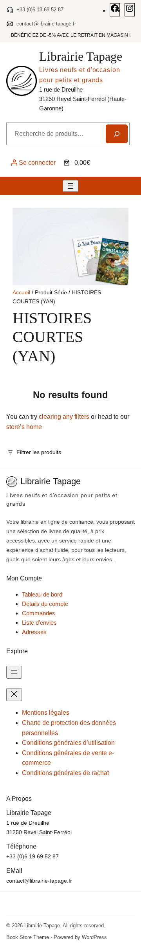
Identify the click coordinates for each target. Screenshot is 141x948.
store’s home (24, 426)
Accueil (21, 292)
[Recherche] (117, 133)
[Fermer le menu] (14, 694)
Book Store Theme (27, 937)
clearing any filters (64, 416)
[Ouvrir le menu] (70, 186)
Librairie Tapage (80, 56)
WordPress (94, 937)
